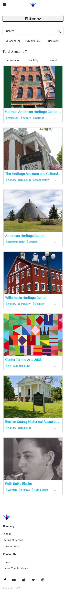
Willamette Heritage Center (26, 298)
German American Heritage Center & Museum (33, 112)
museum (13, 118)
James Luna (22, 365)
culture (27, 118)
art (9, 365)
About (7, 533)
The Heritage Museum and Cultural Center (33, 174)
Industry (25, 304)
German (40, 118)
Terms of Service (13, 540)
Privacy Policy (12, 546)
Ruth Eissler (41, 489)
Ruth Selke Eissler (18, 484)
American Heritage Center (25, 236)
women (33, 242)
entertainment (16, 242)
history (12, 180)
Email (7, 562)
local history (42, 180)
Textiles (39, 304)
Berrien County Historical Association (33, 422)
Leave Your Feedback (16, 568)
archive (25, 489)
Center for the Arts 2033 (23, 360)
